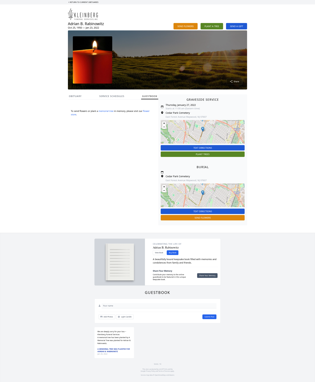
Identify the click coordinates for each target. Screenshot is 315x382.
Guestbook (149, 96)
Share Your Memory (207, 275)
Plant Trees (203, 154)
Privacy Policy (150, 371)
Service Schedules (111, 96)
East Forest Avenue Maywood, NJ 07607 (186, 116)
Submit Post (209, 317)
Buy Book (172, 252)
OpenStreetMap (160, 375)
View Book (159, 252)
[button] (202, 129)
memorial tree (106, 111)
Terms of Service (164, 371)
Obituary (75, 96)
